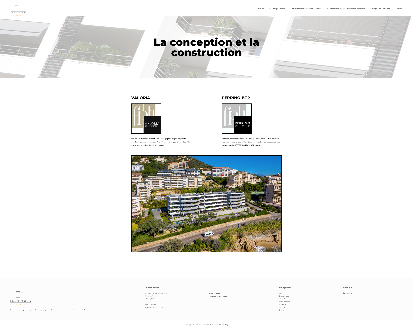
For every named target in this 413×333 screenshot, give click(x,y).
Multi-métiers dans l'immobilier (305, 9)
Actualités (282, 304)
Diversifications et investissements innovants (345, 9)
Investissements (284, 302)
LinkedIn (349, 293)
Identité (281, 293)
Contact (398, 9)
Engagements (284, 296)
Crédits (281, 310)
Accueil (261, 9)
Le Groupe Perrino (277, 9)
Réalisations (283, 299)
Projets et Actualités (381, 9)
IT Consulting (223, 325)
